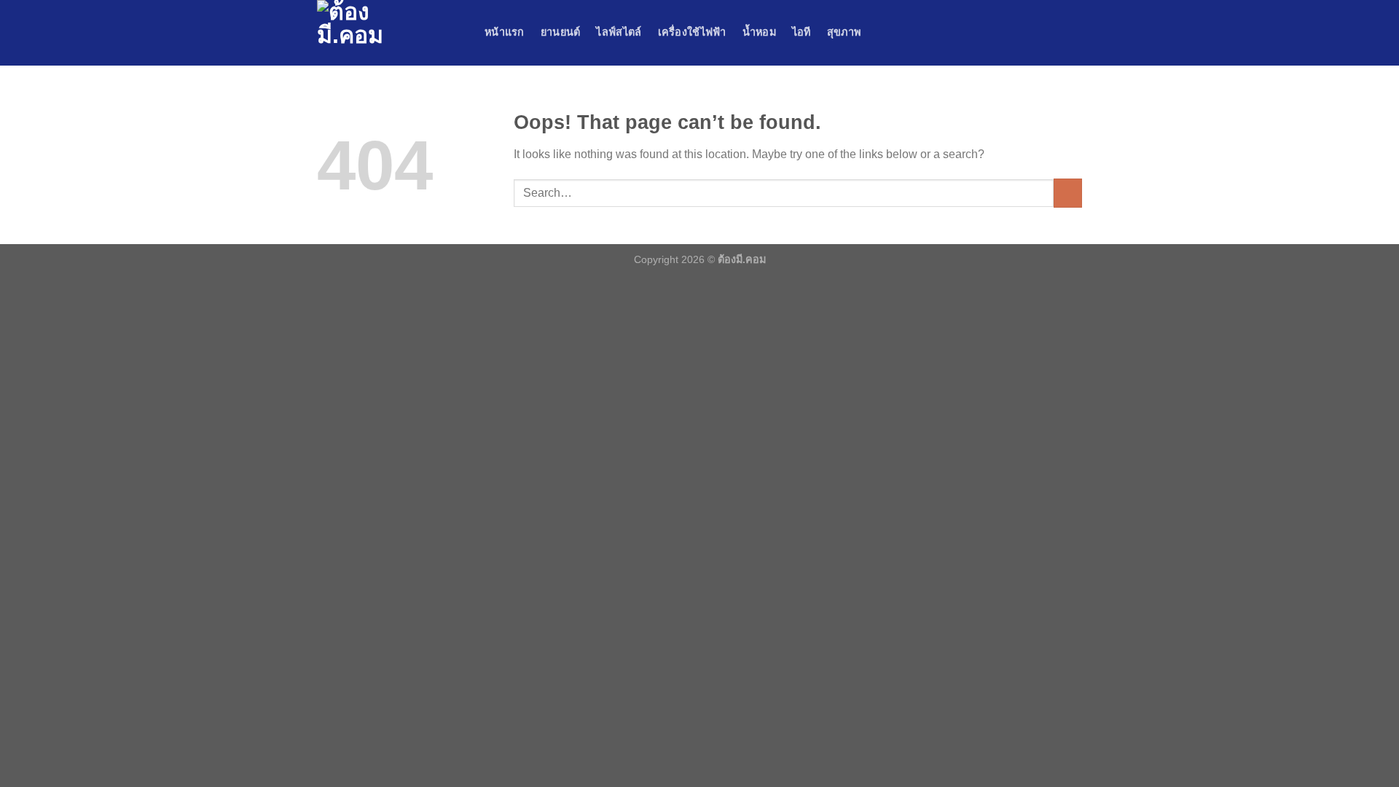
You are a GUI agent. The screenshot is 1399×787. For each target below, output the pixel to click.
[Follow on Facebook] (1016, 32)
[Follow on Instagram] (1035, 32)
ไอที (801, 32)
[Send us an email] (1072, 32)
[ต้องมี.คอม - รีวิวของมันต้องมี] (390, 33)
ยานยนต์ (561, 32)
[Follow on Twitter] (1053, 32)
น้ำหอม (759, 32)
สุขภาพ (844, 32)
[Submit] (1068, 193)
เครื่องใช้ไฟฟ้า (692, 32)
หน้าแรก (505, 32)
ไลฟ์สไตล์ (618, 32)
